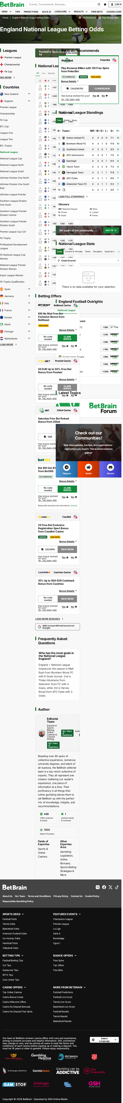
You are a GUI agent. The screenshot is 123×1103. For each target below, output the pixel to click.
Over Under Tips (11, 979)
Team (65, 130)
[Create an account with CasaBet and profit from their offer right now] (47, 560)
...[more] (73, 505)
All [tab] (38, 73)
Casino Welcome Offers (14, 1001)
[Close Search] (99, 4)
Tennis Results (60, 1016)
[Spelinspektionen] (68, 1084)
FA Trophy (5, 238)
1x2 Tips (7, 965)
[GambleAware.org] (41, 1070)
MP (92, 130)
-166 (54, 104)
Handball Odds (10, 943)
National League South (12, 171)
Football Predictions (63, 992)
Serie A (56, 933)
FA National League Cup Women (12, 256)
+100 (54, 172)
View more (67, 549)
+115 (54, 189)
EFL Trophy (6, 145)
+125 (54, 121)
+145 (54, 138)
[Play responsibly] (94, 1070)
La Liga (57, 928)
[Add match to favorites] (40, 86)
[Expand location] (29, 94)
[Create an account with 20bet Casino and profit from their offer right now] (47, 448)
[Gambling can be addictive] (68, 1070)
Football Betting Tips (13, 960)
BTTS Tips (8, 975)
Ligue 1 (56, 943)
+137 (54, 266)
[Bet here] (70, 99)
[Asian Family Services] (15, 1057)
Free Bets (58, 970)
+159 (54, 164)
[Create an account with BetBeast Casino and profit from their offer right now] (47, 350)
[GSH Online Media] (94, 1084)
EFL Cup (4, 126)
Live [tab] (43, 73)
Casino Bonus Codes (13, 997)
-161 (54, 206)
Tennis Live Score (62, 1001)
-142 (54, 130)
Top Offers (58, 965)
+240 (54, 96)
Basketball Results (62, 1021)
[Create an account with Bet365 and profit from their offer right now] (47, 501)
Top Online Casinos (12, 992)
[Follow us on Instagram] (98, 887)
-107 (54, 215)
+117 (54, 87)
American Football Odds (15, 933)
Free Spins (58, 960)
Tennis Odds (9, 923)
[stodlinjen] (41, 1084)
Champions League (63, 919)
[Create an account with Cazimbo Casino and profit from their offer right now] (47, 610)
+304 (54, 249)
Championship (7, 113)
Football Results (61, 1011)
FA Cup (4, 120)
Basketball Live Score (64, 1006)
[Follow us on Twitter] (110, 887)
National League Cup (11, 158)
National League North (12, 165)
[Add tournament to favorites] (40, 81)
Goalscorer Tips (10, 970)
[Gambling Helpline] (41, 1057)
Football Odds (9, 919)
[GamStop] (15, 1084)
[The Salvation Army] (94, 1057)
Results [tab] (51, 73)
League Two (6, 139)
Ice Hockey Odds (11, 938)
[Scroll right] (118, 251)
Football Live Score (62, 997)
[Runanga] (15, 1070)
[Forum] (88, 408)
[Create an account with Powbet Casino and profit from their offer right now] (47, 398)
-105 (54, 223)
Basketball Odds (11, 928)
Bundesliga (58, 938)
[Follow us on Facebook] (104, 887)
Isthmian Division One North (14, 177)
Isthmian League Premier (13, 194)
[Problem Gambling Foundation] (68, 1057)
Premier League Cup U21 (13, 231)
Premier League (8, 107)
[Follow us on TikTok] (117, 887)
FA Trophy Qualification (12, 281)
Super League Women (11, 275)
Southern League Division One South (13, 202)
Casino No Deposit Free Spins (17, 1011)
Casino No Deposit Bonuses (16, 1006)
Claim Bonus (67, 337)
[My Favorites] (105, 4)
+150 (54, 181)
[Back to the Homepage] (12, 4)
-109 (54, 147)
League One (6, 132)
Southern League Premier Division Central (13, 213)
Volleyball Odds (10, 948)
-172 (54, 155)
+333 (54, 113)
